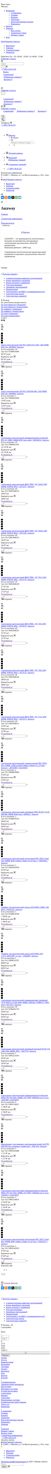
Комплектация (7, 1362)
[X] (12, 197)
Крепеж (4, 1395)
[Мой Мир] (9, 197)
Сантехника (6, 1393)
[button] (25, 61)
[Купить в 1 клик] (2, 327)
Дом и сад (5, 1404)
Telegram (9, 48)
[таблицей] (6, 318)
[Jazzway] (25, 232)
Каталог (4, 1378)
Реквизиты (5, 1422)
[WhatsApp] (16, 197)
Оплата (4, 1369)
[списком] (4, 318)
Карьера (4, 1415)
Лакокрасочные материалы (12, 1384)
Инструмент (6, 1387)
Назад (15, 138)
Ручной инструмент (9, 1391)
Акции (4, 1358)
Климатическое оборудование (13, 1402)
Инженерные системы (10, 1400)
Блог (3, 1373)
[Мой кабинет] (2, 96)
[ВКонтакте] (2, 197)
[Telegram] (19, 197)
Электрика (5, 1398)
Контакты (5, 1371)
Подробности (6, 362)
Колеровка (5, 1364)
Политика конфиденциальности (14, 1462)
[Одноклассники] (5, 197)
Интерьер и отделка (9, 1389)
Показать (5, 1355)
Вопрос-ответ (7, 1433)
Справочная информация (11, 1435)
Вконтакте (10, 46)
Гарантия (5, 1429)
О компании (6, 1411)
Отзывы (4, 1413)
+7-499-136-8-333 (9, 69)
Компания (5, 1407)
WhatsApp (10, 52)
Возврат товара (7, 1431)
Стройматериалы (8, 1382)
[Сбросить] (25, 1353)
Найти (4, 1467)
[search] (3, 116)
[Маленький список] (2, 320)
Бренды (4, 1375)
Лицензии (5, 1418)
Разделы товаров (10, 274)
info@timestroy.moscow (10, 41)
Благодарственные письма (12, 1420)
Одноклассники (12, 50)
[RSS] (2, 202)
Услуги (4, 1360)
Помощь (4, 1424)
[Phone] (3, 120)
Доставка (5, 1367)
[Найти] (3, 66)
